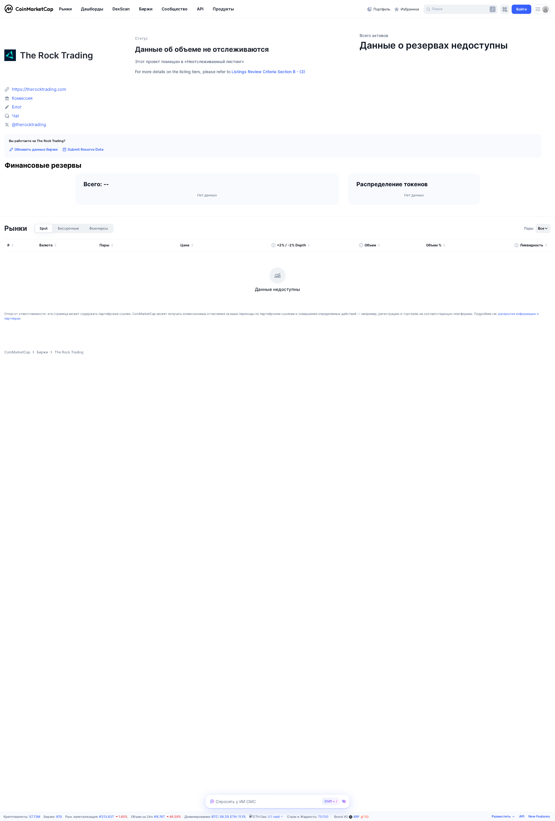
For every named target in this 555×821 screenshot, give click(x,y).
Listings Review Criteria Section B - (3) (268, 71)
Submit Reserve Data (85, 149)
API (521, 816)
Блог (17, 107)
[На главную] (29, 9)
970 (59, 817)
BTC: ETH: (229, 817)
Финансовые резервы (43, 165)
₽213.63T (106, 817)
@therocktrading (29, 124)
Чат (15, 116)
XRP (361, 817)
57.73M (34, 817)
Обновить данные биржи (36, 149)
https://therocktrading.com (39, 89)
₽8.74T (159, 817)
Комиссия (22, 98)
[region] (211, 9)
